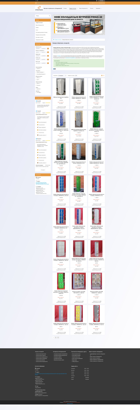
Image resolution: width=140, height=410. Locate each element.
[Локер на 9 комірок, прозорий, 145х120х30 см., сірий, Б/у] (78, 281)
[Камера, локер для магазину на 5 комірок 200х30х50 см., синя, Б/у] (96, 151)
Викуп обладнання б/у (83, 8)
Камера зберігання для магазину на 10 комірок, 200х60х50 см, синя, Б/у (61, 195)
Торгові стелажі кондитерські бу (42, 361)
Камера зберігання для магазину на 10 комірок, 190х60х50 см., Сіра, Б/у (78, 324)
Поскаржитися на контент (67, 402)
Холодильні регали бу (58, 358)
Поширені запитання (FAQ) (40, 34)
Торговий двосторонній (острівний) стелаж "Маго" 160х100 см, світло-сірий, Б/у (43, 117)
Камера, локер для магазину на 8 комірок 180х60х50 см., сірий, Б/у (79, 98)
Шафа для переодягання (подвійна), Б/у (61, 98)
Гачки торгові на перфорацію (77, 358)
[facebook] (53, 69)
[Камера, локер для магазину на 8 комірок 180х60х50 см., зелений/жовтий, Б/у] (96, 86)
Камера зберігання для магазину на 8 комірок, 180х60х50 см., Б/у (61, 227)
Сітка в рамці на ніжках (76, 355)
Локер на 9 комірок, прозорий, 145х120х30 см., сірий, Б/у (78, 292)
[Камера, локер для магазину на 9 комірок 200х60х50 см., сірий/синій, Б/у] (60, 119)
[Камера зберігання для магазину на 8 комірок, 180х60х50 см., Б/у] (60, 216)
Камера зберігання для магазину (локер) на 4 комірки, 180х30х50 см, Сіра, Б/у (96, 260)
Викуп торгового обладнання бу (96, 356)
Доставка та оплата (39, 37)
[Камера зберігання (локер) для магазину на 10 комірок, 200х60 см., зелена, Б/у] (60, 281)
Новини (37, 27)
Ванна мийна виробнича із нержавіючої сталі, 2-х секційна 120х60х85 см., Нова (42, 145)
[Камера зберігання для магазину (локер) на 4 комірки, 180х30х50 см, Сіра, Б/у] (96, 248)
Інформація (98, 8)
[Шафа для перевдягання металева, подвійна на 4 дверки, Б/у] (78, 119)
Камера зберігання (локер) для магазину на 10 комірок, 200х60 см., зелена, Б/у (61, 292)
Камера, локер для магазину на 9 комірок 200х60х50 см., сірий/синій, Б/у (60, 130)
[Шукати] (49, 15)
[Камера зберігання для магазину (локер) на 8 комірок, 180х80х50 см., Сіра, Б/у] (78, 248)
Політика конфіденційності (76, 402)
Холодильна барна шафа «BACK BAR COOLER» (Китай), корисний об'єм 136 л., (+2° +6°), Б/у (43, 106)
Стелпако (59, 55)
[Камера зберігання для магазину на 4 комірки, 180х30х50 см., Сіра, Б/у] (60, 313)
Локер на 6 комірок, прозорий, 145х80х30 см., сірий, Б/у (96, 292)
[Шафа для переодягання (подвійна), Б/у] (60, 86)
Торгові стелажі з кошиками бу (41, 358)
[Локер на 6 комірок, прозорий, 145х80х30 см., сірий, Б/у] (96, 281)
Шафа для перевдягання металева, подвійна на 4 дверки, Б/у (78, 130)
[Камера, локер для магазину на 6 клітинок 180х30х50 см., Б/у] (78, 151)
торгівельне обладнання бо (71, 57)
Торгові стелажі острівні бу (41, 355)
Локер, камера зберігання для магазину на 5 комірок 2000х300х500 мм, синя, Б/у (78, 227)
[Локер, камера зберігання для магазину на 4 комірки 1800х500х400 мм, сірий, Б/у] (96, 216)
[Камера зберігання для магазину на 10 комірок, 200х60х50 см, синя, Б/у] (60, 183)
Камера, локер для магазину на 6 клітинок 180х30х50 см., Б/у (79, 162)
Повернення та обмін (39, 39)
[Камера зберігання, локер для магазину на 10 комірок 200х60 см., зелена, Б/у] (96, 119)
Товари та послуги (72, 8)
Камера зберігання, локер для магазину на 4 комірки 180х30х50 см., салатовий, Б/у (79, 195)
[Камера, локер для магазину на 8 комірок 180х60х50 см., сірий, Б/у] (78, 86)
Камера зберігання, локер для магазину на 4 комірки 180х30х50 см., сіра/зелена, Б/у (61, 162)
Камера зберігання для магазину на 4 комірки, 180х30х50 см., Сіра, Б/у (61, 324)
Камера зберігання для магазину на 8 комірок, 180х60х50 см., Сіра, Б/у (61, 260)
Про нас (91, 8)
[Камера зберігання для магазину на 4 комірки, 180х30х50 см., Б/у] (96, 183)
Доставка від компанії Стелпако (41, 32)
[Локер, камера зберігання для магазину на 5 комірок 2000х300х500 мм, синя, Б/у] (78, 216)
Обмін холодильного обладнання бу (96, 361)
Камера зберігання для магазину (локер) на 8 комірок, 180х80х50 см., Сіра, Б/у (79, 260)
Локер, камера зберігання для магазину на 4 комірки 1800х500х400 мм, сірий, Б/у (96, 227)
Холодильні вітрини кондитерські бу (60, 355)
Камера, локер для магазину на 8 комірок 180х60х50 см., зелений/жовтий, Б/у (97, 98)
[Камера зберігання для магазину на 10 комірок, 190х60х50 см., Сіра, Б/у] (78, 313)
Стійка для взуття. (75, 361)
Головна (65, 8)
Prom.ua (75, 401)
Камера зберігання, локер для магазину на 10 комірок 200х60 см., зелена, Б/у (96, 130)
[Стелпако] (39, 8)
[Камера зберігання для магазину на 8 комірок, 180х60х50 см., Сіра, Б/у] (60, 248)
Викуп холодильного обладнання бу (96, 359)
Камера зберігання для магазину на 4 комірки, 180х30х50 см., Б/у (96, 195)
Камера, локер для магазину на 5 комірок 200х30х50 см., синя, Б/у (97, 162)
